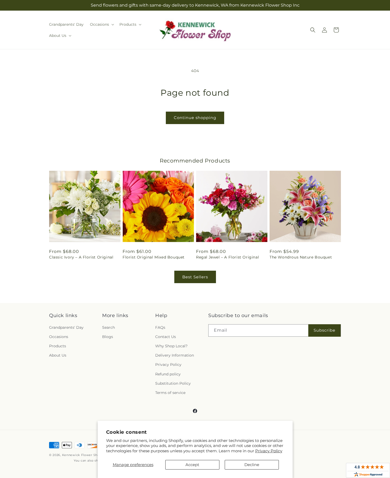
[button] (101, 24)
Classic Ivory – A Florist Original (81, 257)
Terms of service (170, 392)
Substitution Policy (173, 383)
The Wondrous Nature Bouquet (301, 257)
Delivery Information (174, 355)
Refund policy (168, 374)
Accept (192, 464)
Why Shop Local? (171, 346)
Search (108, 327)
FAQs (160, 327)
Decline (251, 464)
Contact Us (165, 336)
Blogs (107, 336)
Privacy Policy (268, 450)
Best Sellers (195, 276)
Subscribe (324, 330)
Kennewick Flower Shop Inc (84, 455)
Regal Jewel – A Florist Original (227, 257)
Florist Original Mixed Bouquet (154, 257)
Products (57, 346)
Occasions (58, 336)
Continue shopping (195, 117)
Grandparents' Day (66, 327)
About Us (57, 355)
